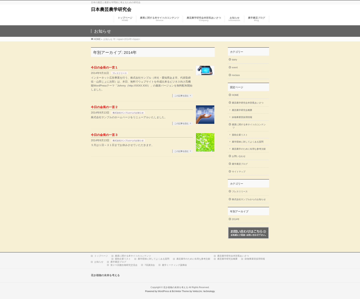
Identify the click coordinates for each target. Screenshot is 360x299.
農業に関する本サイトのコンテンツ (249, 126)
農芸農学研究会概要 (242, 110)
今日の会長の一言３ (104, 134)
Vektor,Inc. (198, 291)
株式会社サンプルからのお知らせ (128, 113)
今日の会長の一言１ (104, 67)
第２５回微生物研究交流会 (123, 265)
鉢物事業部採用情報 (242, 117)
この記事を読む (181, 96)
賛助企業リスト (240, 135)
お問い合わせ (238, 156)
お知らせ (98, 262)
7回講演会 (150, 265)
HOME (235, 95)
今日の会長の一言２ (104, 107)
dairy (234, 59)
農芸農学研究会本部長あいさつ (247, 102)
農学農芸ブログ (240, 164)
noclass (236, 75)
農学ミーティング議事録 (174, 265)
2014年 (235, 219)
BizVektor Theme (180, 291)
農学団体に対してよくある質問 (247, 141)
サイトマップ (238, 171)
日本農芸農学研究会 (111, 9)
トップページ (101, 256)
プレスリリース (119, 73)
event (235, 67)
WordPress (163, 291)
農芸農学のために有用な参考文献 (249, 149)
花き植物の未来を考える (175, 287)
